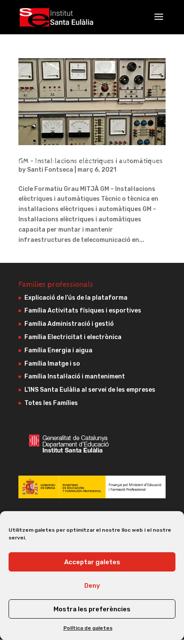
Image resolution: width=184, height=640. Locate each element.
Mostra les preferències (92, 609)
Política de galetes (88, 628)
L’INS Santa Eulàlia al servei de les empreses (89, 389)
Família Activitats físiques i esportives (82, 310)
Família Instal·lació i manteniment (74, 376)
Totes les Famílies (51, 403)
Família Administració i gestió (69, 323)
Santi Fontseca (50, 169)
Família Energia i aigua (58, 350)
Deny (92, 585)
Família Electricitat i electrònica (73, 337)
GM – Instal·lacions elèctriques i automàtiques (90, 161)
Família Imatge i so (52, 363)
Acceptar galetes (92, 562)
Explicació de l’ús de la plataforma (76, 297)
